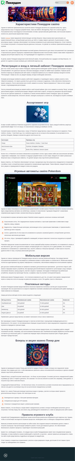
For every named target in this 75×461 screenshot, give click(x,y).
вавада (8, 38)
